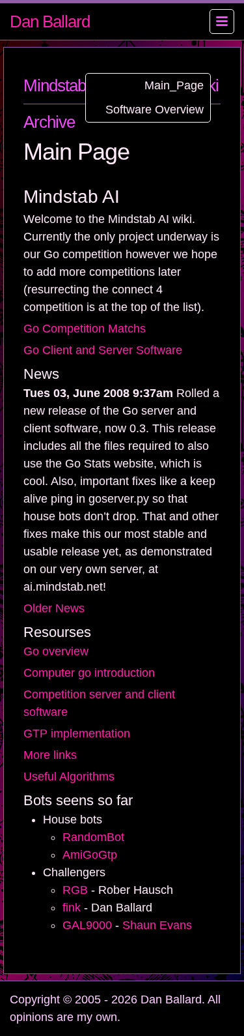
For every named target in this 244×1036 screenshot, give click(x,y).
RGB (75, 889)
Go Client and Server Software (102, 350)
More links (50, 755)
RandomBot (93, 837)
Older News (54, 608)
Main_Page (174, 85)
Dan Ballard (50, 21)
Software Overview (154, 109)
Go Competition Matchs (84, 328)
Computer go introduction (89, 672)
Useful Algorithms (69, 776)
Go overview (55, 651)
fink (71, 907)
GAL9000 (87, 925)
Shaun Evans (157, 925)
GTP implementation (76, 733)
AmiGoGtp (89, 854)
